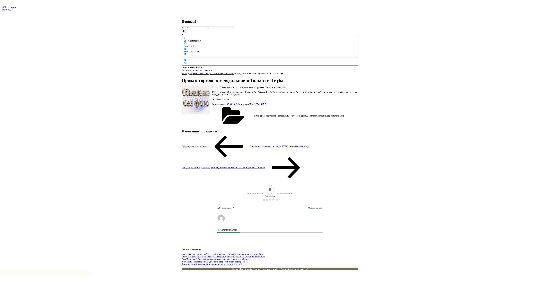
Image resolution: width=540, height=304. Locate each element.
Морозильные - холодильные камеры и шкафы (211, 73)
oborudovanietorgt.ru (244, 269)
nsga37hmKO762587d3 (255, 104)
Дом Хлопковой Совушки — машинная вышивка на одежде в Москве (215, 259)
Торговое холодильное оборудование (326, 116)
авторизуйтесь (316, 208)
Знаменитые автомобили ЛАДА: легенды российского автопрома (213, 262)
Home (184, 73)
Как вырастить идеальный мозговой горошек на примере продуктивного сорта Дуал (222, 254)
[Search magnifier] (184, 31)
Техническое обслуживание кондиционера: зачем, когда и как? (212, 264)
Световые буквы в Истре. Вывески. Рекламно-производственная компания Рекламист (223, 256)
